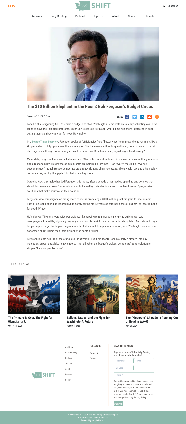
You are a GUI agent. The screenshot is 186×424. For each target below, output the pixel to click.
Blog (48, 116)
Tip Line (98, 16)
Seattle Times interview (45, 141)
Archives (36, 16)
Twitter (93, 358)
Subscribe (173, 5)
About (115, 16)
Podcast (80, 16)
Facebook (94, 353)
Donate (150, 16)
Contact (132, 16)
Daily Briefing (59, 16)
